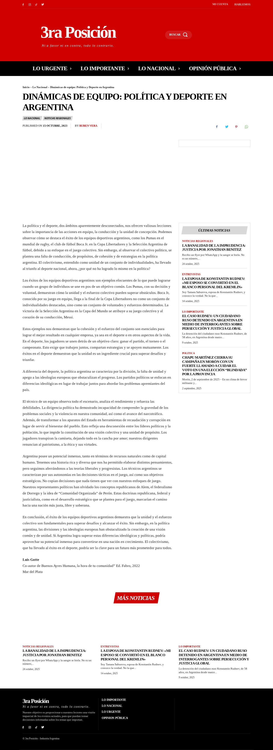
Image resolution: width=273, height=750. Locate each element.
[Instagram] (30, 4)
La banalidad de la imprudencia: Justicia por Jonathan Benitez (214, 247)
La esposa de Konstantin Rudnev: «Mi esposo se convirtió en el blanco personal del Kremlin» (213, 283)
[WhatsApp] (246, 127)
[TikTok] (36, 4)
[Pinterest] (236, 127)
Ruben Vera (88, 125)
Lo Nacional (39, 87)
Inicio (26, 87)
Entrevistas (191, 274)
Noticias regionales (57, 118)
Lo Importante (193, 311)
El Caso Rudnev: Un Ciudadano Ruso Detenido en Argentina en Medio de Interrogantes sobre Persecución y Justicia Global (212, 322)
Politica (188, 353)
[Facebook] (23, 4)
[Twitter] (43, 4)
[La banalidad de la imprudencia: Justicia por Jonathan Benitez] (58, 625)
